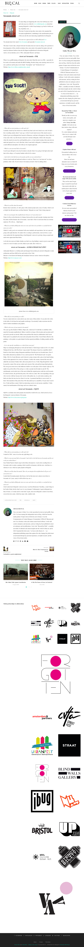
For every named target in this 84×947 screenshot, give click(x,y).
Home (35, 3)
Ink (20, 500)
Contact (41, 942)
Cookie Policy (24, 944)
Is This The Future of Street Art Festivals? (41, 582)
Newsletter (65, 3)
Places (53, 3)
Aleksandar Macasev (11, 500)
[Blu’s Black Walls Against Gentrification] (15, 572)
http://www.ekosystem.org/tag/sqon (17, 397)
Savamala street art (40, 42)
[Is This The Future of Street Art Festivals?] (42, 572)
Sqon (34, 500)
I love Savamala (23, 42)
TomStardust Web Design (65, 944)
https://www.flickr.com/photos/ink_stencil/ (19, 67)
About (35, 942)
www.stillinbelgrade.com (40, 24)
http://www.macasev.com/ (15, 258)
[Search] (79, 3)
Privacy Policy (17, 944)
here (45, 39)
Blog (39, 3)
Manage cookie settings (32, 944)
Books (44, 3)
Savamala (27, 500)
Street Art (12, 9)
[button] (5, 575)
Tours (72, 3)
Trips (48, 3)
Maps (59, 3)
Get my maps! (69, 198)
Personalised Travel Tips (69, 220)
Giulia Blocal (18, 509)
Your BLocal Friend (69, 171)
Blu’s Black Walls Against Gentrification (16, 582)
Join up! (69, 143)
